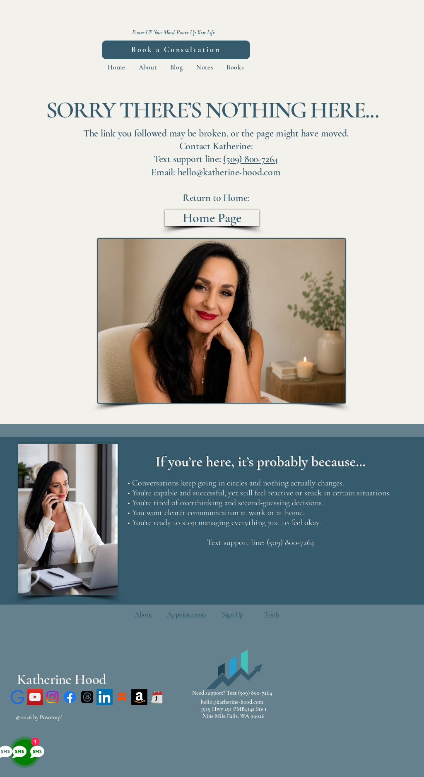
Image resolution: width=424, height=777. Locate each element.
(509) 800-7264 (250, 159)
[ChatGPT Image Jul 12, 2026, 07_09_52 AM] (122, 697)
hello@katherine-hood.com (232, 701)
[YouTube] (35, 697)
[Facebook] (70, 697)
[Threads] (87, 697)
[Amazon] (139, 697)
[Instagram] (52, 697)
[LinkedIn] (104, 697)
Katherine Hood (61, 679)
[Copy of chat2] (18, 697)
